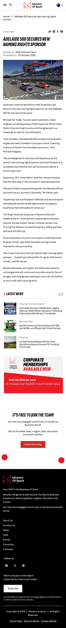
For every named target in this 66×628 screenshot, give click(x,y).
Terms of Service (31, 621)
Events (6, 539)
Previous (5, 457)
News (6, 530)
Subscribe (13, 588)
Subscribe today (33, 444)
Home (6, 16)
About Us (8, 520)
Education (8, 544)
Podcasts (8, 549)
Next (61, 460)
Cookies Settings (48, 621)
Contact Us (9, 525)
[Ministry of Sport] (33, 5)
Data (5, 535)
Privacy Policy (38, 597)
